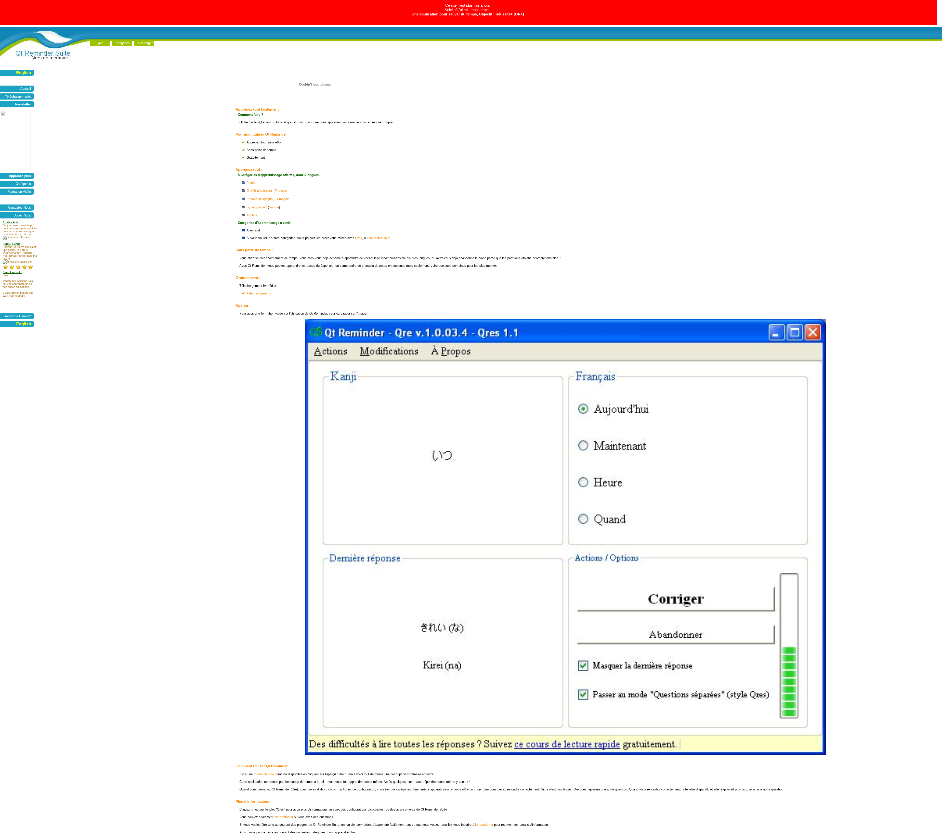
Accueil (25, 88)
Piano (251, 183)
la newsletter (484, 824)
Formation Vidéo (19, 191)
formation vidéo (264, 774)
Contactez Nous (19, 207)
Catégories (122, 43)
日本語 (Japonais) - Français (267, 190)
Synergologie (257, 207)
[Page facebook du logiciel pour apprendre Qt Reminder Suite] (15, 169)
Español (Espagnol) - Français (268, 199)
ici (252, 809)
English (23, 72)
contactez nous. (379, 238)
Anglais (252, 215)
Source (274, 207)
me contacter (284, 817)
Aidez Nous (22, 215)
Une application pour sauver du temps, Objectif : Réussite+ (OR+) (468, 14)
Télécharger (144, 43)
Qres (100, 43)
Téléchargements (259, 293)
